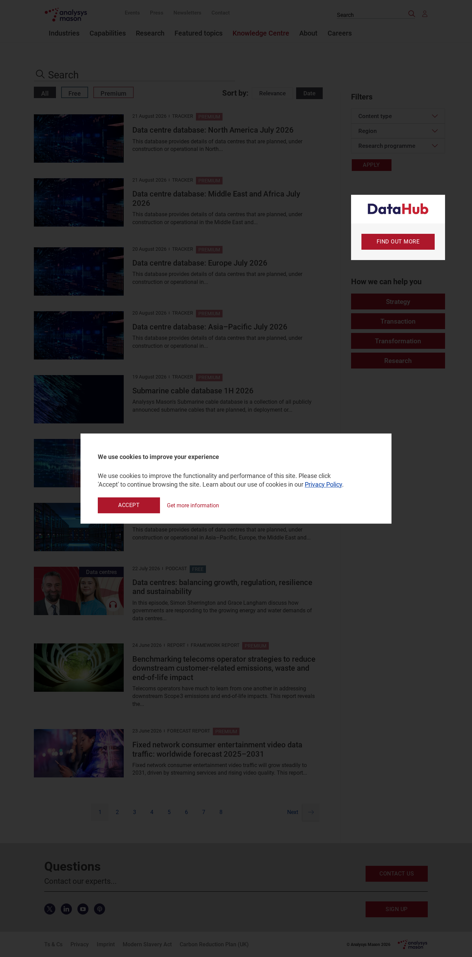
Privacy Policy (323, 484)
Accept (129, 505)
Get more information (193, 505)
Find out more (398, 241)
